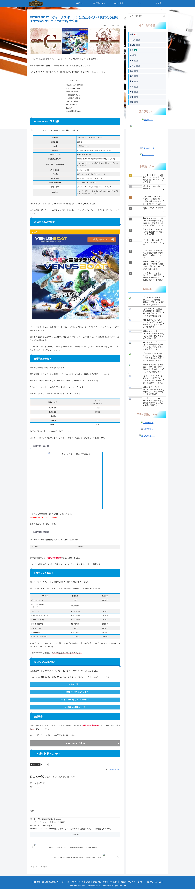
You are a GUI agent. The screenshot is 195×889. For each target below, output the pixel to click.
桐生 (133, 34)
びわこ (134, 66)
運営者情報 (97, 882)
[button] (164, 16)
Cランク (45, 764)
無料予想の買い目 (74, 95)
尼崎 (133, 71)
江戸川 (134, 40)
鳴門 (133, 76)
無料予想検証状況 (74, 98)
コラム (81, 882)
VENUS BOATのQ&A (73, 104)
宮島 (133, 87)
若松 (133, 97)
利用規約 (123, 882)
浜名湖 (134, 45)
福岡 (133, 102)
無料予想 (37, 882)
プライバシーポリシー (136, 882)
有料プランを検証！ (73, 101)
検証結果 (69, 108)
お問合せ (158, 882)
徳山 (133, 92)
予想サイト (35, 764)
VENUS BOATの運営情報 (75, 85)
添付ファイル (35, 819)
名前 (32, 811)
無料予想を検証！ (72, 92)
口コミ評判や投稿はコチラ (75, 111)
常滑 (133, 50)
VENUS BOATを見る (75, 743)
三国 (133, 60)
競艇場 (88, 882)
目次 (72, 80)
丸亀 (133, 81)
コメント (34, 787)
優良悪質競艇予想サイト (51, 882)
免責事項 (149, 882)
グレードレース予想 (69, 882)
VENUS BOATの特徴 (73, 88)
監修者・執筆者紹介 (110, 882)
